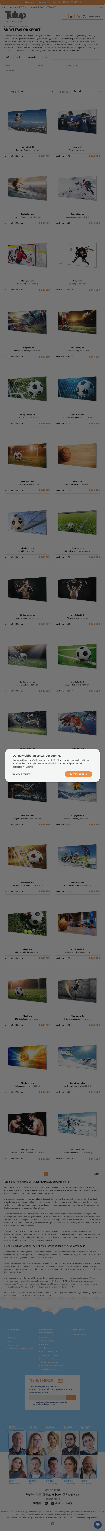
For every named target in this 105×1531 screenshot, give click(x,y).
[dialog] (52, 765)
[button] (21, 774)
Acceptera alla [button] (78, 774)
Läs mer (29, 766)
